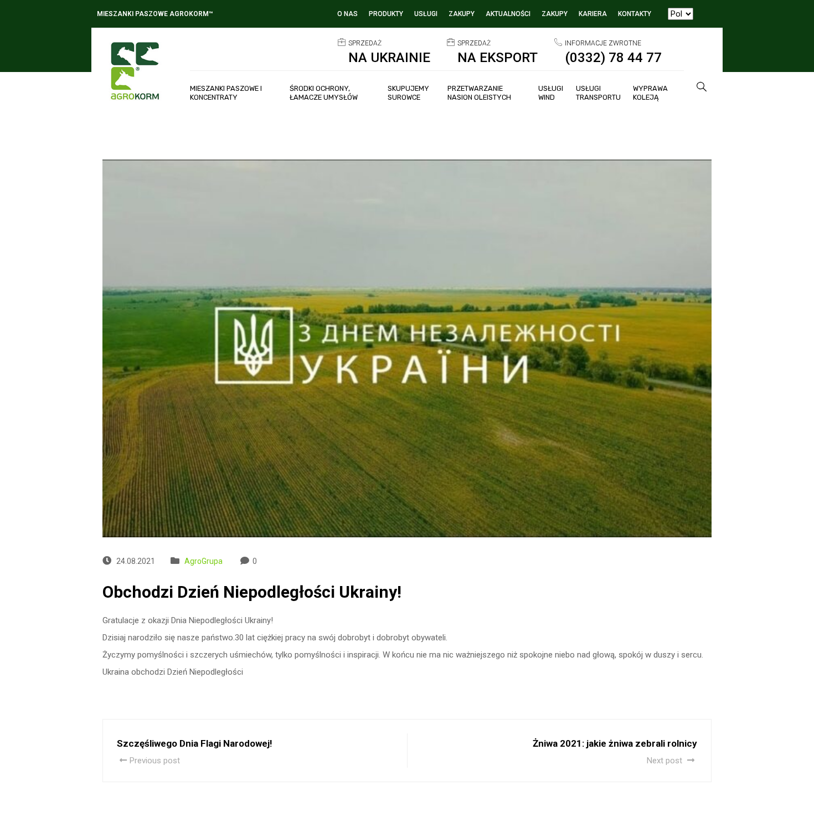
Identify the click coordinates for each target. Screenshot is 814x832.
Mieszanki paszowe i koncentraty (226, 93)
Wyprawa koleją (650, 93)
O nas (347, 14)
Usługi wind (550, 93)
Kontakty (634, 14)
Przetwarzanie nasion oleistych (479, 93)
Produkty (386, 14)
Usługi (425, 14)
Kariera (593, 14)
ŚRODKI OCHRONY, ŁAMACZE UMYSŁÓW (324, 93)
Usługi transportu (598, 93)
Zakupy (462, 14)
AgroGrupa (203, 561)
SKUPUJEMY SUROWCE (408, 93)
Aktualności (508, 14)
